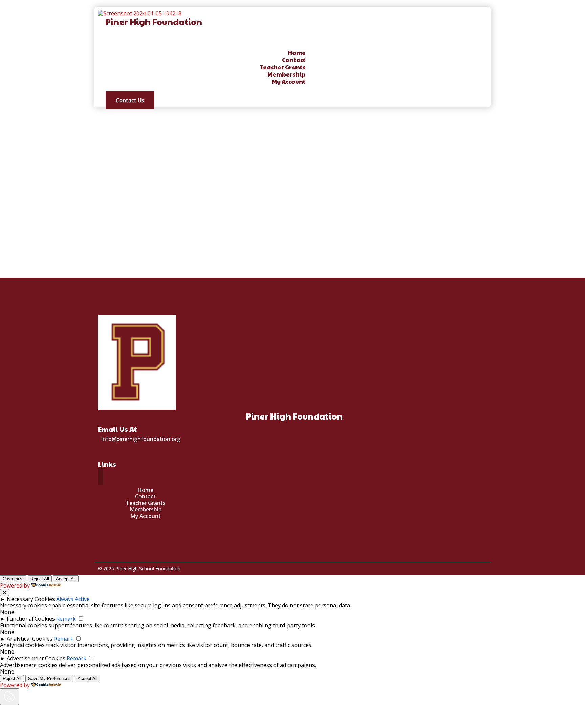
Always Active (73, 599)
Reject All (39, 578)
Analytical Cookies (29, 638)
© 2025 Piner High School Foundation (139, 568)
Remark (66, 618)
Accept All (66, 578)
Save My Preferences (49, 678)
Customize (13, 578)
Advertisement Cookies (36, 658)
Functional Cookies (31, 618)
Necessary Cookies (31, 599)
